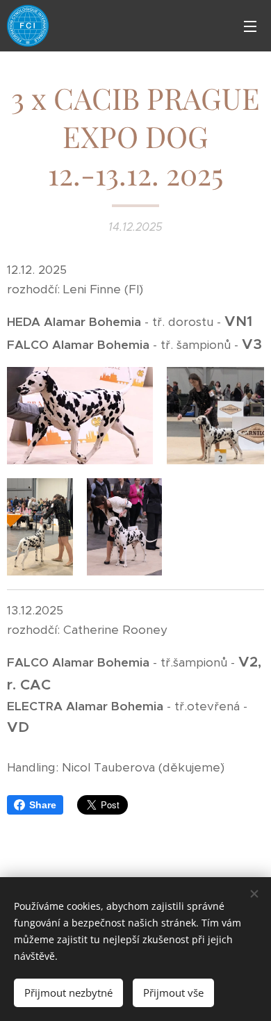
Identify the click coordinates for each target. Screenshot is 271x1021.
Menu (250, 26)
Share (42, 804)
